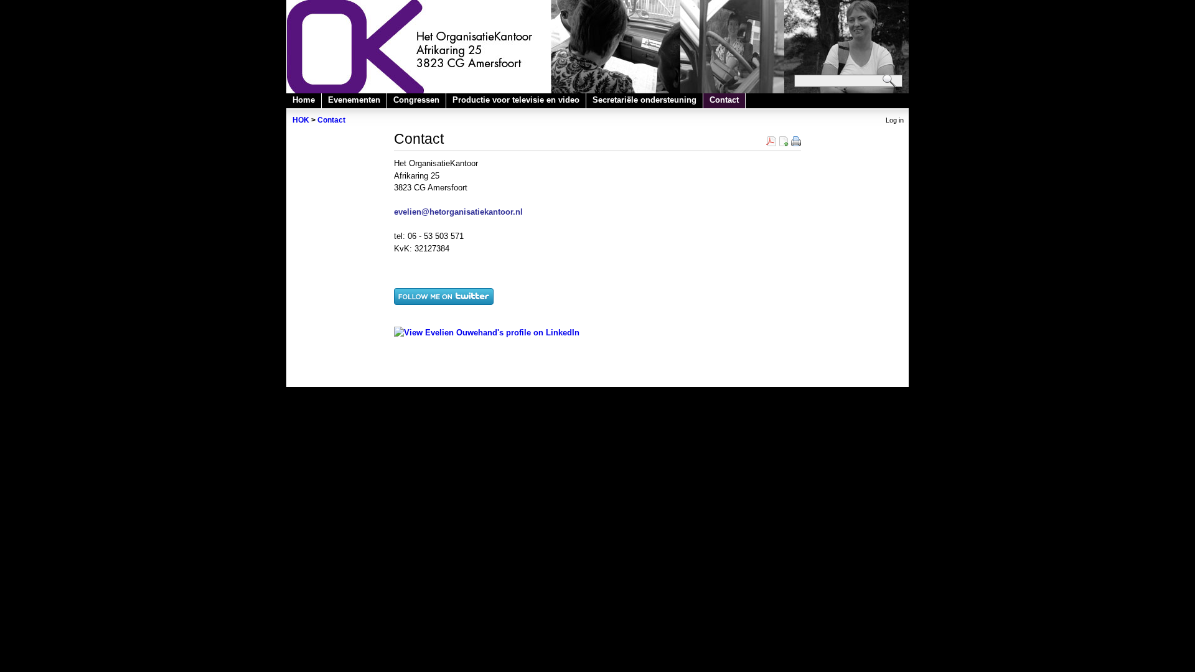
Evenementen (354, 100)
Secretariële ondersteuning (644, 100)
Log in (895, 120)
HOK (301, 120)
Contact (724, 100)
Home (304, 100)
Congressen (416, 100)
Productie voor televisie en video (515, 100)
